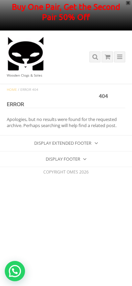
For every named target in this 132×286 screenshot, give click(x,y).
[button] (15, 271)
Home (12, 89)
